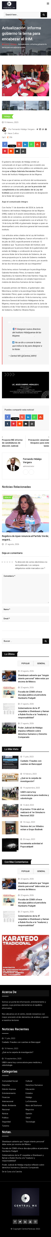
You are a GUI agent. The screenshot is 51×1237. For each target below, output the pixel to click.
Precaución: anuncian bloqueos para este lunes (38, 443)
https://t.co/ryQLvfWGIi (31, 349)
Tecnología (30, 1122)
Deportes (6, 1085)
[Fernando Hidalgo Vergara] (46, 129)
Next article (43, 437)
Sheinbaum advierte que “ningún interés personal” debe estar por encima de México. (33, 678)
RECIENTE (10, 663)
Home (6, 44)
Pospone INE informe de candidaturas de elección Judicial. (12, 443)
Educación (30, 1089)
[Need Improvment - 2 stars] (5, 562)
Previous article (9, 437)
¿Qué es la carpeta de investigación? (17, 1052)
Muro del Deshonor (34, 1105)
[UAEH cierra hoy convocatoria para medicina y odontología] (10, 793)
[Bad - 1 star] (2, 562)
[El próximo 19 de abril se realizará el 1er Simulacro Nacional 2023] (10, 810)
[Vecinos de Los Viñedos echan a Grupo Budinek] (10, 827)
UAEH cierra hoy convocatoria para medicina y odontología (34, 795)
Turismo (5, 1126)
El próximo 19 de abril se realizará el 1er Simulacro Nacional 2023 (32, 812)
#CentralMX (17, 322)
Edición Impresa (9, 1089)
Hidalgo (14, 44)
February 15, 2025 (16, 359)
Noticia (5, 1113)
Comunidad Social (10, 1081)
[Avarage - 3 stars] (7, 562)
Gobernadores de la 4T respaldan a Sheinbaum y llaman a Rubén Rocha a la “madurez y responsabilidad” (23, 1158)
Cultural (29, 1081)
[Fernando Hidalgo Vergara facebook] (40, 129)
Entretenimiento (9, 1093)
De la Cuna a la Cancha (12, 1171)
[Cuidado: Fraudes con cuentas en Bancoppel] (10, 762)
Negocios (30, 1109)
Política (5, 1117)
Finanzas (6, 1097)
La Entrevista (31, 1101)
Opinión (29, 1113)
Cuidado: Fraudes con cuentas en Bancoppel (21, 1042)
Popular (25, 663)
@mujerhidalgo (27, 335)
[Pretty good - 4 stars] (9, 562)
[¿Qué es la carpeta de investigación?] (10, 777)
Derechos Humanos (34, 1085)
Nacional (6, 1109)
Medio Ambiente (9, 1105)
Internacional (7, 1101)
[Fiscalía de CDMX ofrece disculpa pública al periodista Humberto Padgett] (9, 692)
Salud (28, 1117)
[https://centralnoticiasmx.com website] (43, 129)
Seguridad (6, 1122)
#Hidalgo (28, 322)
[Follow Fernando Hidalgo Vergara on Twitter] (37, 129)
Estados (29, 1093)
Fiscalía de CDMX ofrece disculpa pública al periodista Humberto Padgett (32, 695)
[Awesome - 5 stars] (12, 562)
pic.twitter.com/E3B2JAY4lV (25, 352)
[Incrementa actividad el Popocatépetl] (10, 845)
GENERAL (41, 663)
